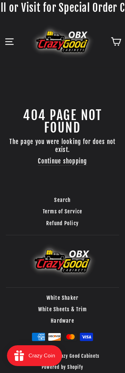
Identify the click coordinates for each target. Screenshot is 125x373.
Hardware (62, 320)
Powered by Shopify (62, 367)
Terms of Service (63, 211)
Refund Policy (62, 223)
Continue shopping (62, 161)
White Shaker (63, 298)
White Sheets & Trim (62, 309)
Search (62, 200)
